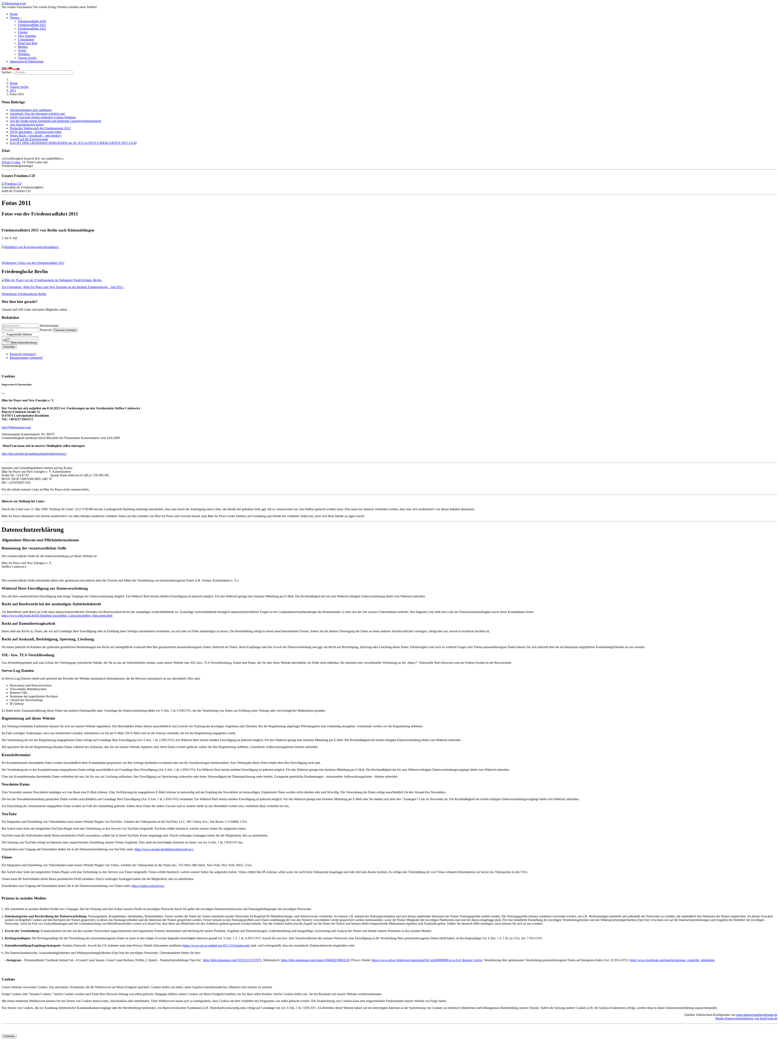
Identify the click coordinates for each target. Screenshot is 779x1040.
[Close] (3, 393)
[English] (3, 68)
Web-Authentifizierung (23, 342)
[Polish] (14, 68)
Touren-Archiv (27, 57)
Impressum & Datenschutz (27, 61)
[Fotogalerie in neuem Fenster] (30, 247)
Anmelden (9, 346)
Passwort (46, 330)
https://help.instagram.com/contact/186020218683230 (315, 960)
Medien (23, 47)
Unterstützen (26, 39)
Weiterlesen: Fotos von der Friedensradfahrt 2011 (33, 263)
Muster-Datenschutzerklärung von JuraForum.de (746, 1018)
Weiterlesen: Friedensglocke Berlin (24, 294)
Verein (22, 50)
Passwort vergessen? (23, 354)
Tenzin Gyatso (11, 162)
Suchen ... (8, 72)
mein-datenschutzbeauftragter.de (756, 1014)
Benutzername (49, 325)
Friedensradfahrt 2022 (32, 28)
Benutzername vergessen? (26, 357)
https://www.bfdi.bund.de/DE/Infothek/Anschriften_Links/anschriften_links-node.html (57, 615)
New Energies (27, 36)
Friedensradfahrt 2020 (32, 21)
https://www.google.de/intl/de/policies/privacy (164, 849)
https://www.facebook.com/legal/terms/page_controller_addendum (672, 960)
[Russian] (18, 68)
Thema (14, 17)
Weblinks (24, 54)
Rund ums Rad (27, 43)
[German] (11, 68)
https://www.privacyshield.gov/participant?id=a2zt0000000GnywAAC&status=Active (426, 960)
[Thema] (20, 18)
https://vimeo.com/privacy (148, 886)
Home (14, 14)
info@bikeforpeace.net (16, 427)
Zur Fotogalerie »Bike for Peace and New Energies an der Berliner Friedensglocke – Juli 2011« (63, 287)
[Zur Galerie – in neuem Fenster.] (52, 280)
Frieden (23, 32)
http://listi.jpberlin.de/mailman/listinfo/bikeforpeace (34, 453)
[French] (7, 68)
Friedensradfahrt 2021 (32, 25)
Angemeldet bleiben (19, 334)
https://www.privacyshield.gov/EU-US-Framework (216, 945)
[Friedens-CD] (12, 183)
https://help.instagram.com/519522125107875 (232, 960)
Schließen (9, 1036)
